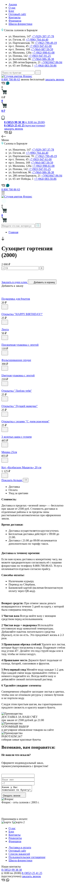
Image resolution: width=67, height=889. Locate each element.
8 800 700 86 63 (10, 79)
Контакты (15, 17)
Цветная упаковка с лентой (18, 375)
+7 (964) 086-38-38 (43, 59)
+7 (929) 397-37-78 (43, 36)
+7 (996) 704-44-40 (37, 39)
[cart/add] (4, 306)
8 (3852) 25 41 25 (32, 873)
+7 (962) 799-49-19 (45, 42)
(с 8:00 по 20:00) (24, 122)
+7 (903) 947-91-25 (39, 55)
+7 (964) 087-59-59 (42, 49)
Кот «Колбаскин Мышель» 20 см (21, 467)
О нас (12, 7)
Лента (5, 329)
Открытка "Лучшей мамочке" (19, 406)
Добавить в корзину (44, 282)
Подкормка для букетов (15, 298)
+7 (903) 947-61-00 (40, 46)
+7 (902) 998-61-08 (43, 52)
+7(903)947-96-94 (51, 62)
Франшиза (15, 20)
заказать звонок (54, 79)
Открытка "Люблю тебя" (16, 390)
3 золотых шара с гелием (16, 436)
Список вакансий (19, 853)
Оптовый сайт (17, 14)
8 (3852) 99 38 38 (11, 869)
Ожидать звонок (12, 795)
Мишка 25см (9, 452)
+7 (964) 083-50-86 (45, 65)
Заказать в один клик (14, 282)
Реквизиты (15, 838)
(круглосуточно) (24, 125)
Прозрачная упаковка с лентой (20, 344)
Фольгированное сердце (16, 360)
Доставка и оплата (20, 847)
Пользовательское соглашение (27, 857)
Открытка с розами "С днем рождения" (25, 421)
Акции (13, 4)
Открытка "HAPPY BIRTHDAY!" (22, 314)
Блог (11, 10)
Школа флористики (20, 23)
